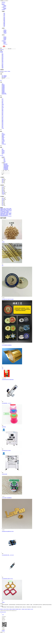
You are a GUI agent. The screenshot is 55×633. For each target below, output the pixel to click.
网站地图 (3, 9)
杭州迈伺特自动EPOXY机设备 (6, 450)
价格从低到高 (5, 164)
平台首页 (3, 3)
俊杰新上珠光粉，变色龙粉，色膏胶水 (5, 214)
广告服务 (22, 609)
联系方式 (7, 609)
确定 (2, 174)
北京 (2, 99)
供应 (2, 55)
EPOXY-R (3, 192)
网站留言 (29, 609)
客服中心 (3, 4)
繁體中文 (5, 42)
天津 (2, 101)
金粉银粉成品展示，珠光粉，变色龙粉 (5, 213)
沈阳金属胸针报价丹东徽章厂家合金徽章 (8, 299)
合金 (3, 193)
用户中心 (5, 36)
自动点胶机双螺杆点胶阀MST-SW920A (7, 578)
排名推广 (19, 609)
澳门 (2, 127)
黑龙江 (3, 107)
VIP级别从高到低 (6, 165)
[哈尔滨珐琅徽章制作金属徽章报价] (17, 342)
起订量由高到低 (6, 168)
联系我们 (5, 6)
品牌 (4, 19)
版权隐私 (13, 609)
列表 (1, 155)
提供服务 (3, 150)
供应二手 (3, 151)
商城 (4, 22)
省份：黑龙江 (4, 77)
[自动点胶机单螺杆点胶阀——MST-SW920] (12, 552)
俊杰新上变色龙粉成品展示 (4, 215)
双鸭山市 (3, 137)
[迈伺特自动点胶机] (12, 471)
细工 (3, 191)
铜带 (2, 368)
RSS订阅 (5, 33)
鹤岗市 (3, 136)
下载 (4, 21)
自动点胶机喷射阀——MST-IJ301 (6, 403)
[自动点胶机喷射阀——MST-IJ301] (12, 400)
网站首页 (1, 609)
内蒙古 (3, 104)
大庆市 (3, 138)
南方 (3, 181)
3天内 (4, 159)
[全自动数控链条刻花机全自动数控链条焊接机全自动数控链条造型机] (7, 376)
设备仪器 (5, 71)
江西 (2, 111)
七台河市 (3, 140)
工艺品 (3, 49)
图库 (2, 65)
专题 (2, 64)
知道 (4, 17)
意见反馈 (5, 30)
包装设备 (3, 91)
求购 (2, 56)
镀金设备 (3, 90)
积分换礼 (25, 609)
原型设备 (3, 84)
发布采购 (5, 38)
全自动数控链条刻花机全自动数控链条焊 (8, 379)
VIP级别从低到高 (6, 166)
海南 (2, 117)
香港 (2, 126)
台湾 (2, 125)
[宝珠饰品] (12, 599)
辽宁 (2, 105)
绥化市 (3, 143)
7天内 (4, 160)
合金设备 (3, 86)
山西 (2, 103)
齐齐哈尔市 (3, 134)
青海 (2, 123)
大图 (2, 155)
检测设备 (3, 92)
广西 (2, 116)
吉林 (2, 106)
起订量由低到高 (6, 169)
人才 (4, 16)
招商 (4, 25)
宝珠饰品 (3, 602)
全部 (2, 83)
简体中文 (5, 41)
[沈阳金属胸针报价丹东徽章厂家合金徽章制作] (17, 296)
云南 (2, 119)
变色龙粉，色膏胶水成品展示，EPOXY (6, 212)
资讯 (2, 60)
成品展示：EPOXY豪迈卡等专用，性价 (6, 210)
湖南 (2, 114)
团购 (4, 23)
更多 (1, 145)
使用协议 (10, 609)
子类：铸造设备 (4, 76)
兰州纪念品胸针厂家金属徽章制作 (7, 497)
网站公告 (5, 32)
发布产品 (1, 51)
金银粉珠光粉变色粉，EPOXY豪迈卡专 (6, 209)
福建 (2, 110)
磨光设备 (3, 89)
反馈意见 (5, 5)
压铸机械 (3, 87)
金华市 (3, 128)
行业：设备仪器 (4, 75)
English (4, 43)
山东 (2, 112)
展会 (4, 15)
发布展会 (5, 39)
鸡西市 (3, 135)
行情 (4, 14)
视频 (4, 20)
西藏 (2, 120)
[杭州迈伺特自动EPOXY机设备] (12, 447)
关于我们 (4, 609)
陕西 (2, 121)
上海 (2, 100)
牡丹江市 (3, 141)
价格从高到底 (5, 163)
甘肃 (2, 122)
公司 (4, 26)
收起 (1, 95)
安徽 (2, 109)
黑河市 (3, 142)
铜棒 (2, 265)
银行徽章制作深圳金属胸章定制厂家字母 (8, 531)
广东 (2, 115)
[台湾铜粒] (12, 239)
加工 (1, 49)
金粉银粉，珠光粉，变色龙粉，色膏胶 (5, 208)
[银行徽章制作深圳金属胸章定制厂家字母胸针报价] (17, 528)
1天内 (4, 158)
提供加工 (3, 152)
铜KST (3, 179)
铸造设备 (9, 71)
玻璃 (3, 194)
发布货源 (5, 37)
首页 (1, 71)
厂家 (3, 186)
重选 (1, 80)
